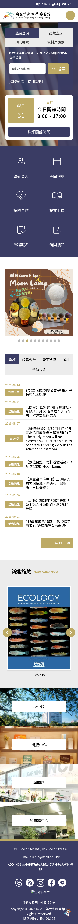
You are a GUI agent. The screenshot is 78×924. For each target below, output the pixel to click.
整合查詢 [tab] (22, 33)
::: (1, 10)
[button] (19, 340)
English (54, 4)
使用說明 (35, 81)
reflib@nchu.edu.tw (46, 856)
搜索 (58, 68)
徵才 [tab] (66, 359)
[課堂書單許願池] (39, 302)
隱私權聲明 (30, 902)
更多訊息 (57, 543)
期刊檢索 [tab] (22, 41)
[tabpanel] (39, 455)
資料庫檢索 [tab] (55, 41)
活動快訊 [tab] (39, 369)
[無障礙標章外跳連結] (40, 892)
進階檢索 (16, 81)
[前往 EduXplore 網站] (67, 911)
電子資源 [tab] (49, 359)
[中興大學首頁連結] (26, 15)
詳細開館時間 (39, 132)
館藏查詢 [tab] (56, 33)
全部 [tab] (12, 359)
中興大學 (41, 4)
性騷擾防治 (47, 902)
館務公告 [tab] (29, 359)
